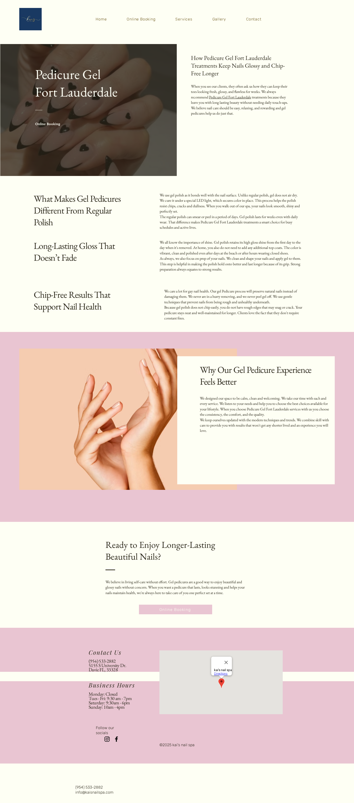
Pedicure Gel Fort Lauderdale (230, 97)
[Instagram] (107, 739)
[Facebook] (116, 739)
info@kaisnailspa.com (94, 792)
